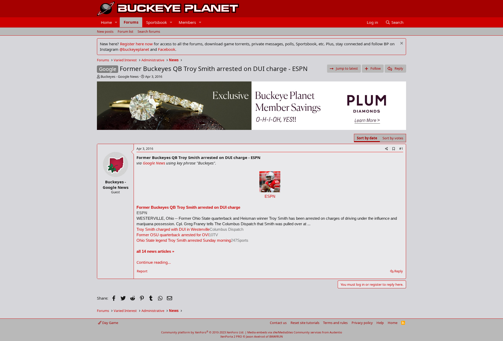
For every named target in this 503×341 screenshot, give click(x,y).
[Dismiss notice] (401, 44)
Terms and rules (335, 322)
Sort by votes (392, 138)
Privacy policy (362, 322)
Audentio (336, 332)
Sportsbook (156, 22)
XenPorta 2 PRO (231, 336)
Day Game (109, 322)
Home (106, 22)
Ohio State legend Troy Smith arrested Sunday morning (183, 240)
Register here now (136, 43)
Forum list (125, 31)
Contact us (278, 322)
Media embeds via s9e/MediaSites (270, 332)
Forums (131, 22)
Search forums (149, 31)
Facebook (166, 49)
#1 (401, 148)
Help (380, 322)
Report (142, 271)
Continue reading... (153, 262)
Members (187, 22)
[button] (116, 22)
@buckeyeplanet (134, 49)
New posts (105, 31)
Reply (398, 271)
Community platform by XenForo (202, 332)
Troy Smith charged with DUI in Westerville (173, 229)
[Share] (386, 149)
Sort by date (367, 138)
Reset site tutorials (305, 322)
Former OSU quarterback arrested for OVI (172, 235)
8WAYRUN (276, 336)
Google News (154, 163)
